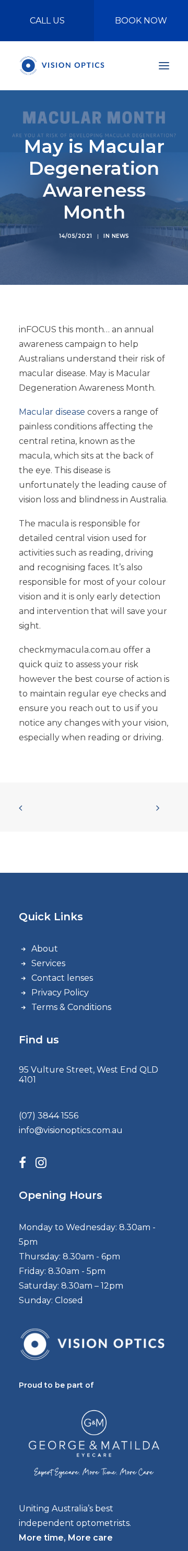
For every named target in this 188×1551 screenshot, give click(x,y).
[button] (164, 65)
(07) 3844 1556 (48, 1116)
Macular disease (52, 412)
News (121, 236)
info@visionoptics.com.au (71, 1130)
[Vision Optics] (63, 65)
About (44, 949)
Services (48, 963)
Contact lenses (62, 978)
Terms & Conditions (71, 1007)
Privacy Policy (60, 992)
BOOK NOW (141, 21)
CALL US (47, 21)
